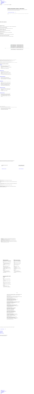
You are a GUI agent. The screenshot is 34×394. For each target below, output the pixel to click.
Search (10, 4)
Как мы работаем (2, 391)
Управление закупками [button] (2, 87)
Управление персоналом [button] (2, 76)
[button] (12, 12)
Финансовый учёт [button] (2, 70)
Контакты (2, 392)
